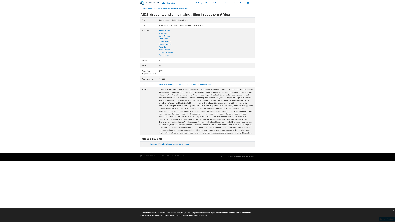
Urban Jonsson (165, 41)
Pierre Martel (164, 55)
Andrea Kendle (164, 50)
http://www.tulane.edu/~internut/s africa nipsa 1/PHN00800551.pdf (185, 84)
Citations (227, 3)
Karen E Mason (165, 36)
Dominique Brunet (166, 52)
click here (204, 215)
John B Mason (164, 31)
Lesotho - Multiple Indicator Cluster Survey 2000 (169, 144)
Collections (217, 3)
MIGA (177, 156)
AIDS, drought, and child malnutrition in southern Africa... (171, 8)
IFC (172, 156)
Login (252, 3)
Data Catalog (197, 3)
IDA (168, 156)
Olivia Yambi (163, 39)
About (207, 3)
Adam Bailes (163, 33)
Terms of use (239, 3)
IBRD (163, 156)
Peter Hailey (163, 47)
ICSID (183, 156)
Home (144, 8)
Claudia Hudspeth (166, 44)
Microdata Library (169, 3)
